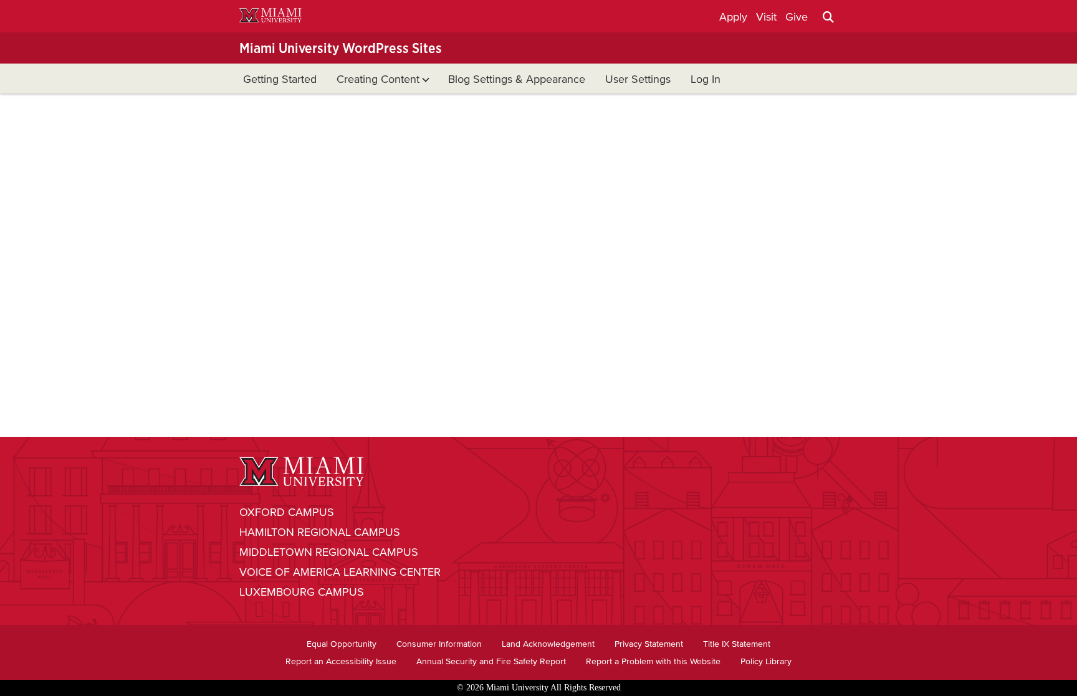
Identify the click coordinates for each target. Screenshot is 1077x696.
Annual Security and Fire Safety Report (491, 661)
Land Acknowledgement (548, 644)
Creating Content (378, 79)
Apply (733, 17)
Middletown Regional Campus (328, 552)
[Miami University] (270, 17)
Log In (705, 79)
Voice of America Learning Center (340, 572)
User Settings (638, 79)
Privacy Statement (649, 644)
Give (796, 17)
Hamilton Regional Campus (319, 532)
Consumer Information (439, 644)
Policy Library (766, 661)
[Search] (828, 16)
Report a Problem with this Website (653, 661)
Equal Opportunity (341, 644)
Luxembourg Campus (301, 592)
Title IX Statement (736, 644)
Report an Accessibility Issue (340, 661)
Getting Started (280, 79)
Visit (766, 17)
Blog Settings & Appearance (516, 79)
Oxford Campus (286, 512)
